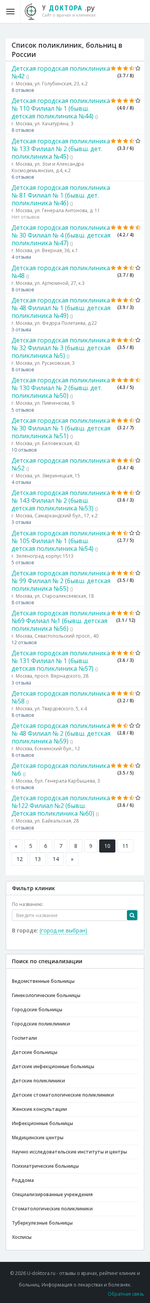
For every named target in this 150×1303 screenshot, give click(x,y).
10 (107, 845)
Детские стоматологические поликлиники (63, 1095)
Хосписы (22, 1237)
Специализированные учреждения (52, 1194)
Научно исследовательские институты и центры (69, 1151)
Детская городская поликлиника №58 (61, 697)
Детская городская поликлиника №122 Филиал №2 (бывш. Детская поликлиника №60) (61, 806)
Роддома (23, 1180)
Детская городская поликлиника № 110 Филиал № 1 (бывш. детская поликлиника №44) (61, 108)
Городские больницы (37, 1009)
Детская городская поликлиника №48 (61, 272)
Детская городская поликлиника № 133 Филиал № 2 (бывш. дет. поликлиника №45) (61, 149)
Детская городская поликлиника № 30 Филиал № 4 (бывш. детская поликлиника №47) (61, 235)
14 (56, 859)
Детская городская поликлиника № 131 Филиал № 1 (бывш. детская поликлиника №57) (61, 661)
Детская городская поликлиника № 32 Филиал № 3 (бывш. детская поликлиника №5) (61, 348)
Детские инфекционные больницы (53, 1066)
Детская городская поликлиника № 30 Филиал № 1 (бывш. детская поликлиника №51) (61, 428)
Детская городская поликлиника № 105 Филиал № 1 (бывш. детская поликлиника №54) (61, 541)
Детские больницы (34, 1052)
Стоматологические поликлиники (52, 1208)
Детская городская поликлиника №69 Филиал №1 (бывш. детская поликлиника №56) (61, 621)
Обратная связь (126, 1294)
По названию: (27, 904)
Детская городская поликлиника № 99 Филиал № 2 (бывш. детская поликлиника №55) (61, 581)
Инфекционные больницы (42, 1123)
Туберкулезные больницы (42, 1223)
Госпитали (24, 1038)
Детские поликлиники (38, 1080)
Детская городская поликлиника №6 (61, 769)
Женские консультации (39, 1109)
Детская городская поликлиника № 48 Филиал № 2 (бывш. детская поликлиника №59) (61, 733)
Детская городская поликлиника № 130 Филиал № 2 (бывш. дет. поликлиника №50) (61, 388)
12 (20, 859)
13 (38, 859)
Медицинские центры (37, 1137)
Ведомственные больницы (43, 981)
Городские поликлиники (41, 1023)
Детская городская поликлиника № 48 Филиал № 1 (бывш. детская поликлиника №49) (61, 308)
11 (125, 845)
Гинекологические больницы (46, 995)
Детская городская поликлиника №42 (61, 72)
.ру (69, 10)
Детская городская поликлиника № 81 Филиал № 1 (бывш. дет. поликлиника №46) (61, 195)
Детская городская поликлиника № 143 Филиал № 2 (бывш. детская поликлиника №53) (61, 500)
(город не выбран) (63, 930)
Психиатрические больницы (45, 1166)
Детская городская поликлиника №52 (61, 464)
